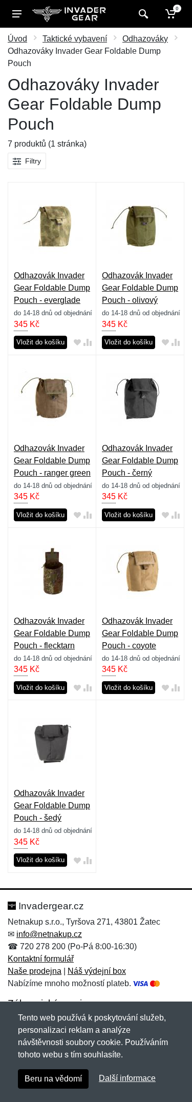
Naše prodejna (34, 971)
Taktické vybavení (74, 38)
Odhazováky (145, 38)
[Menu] (17, 14)
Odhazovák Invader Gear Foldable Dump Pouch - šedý (52, 805)
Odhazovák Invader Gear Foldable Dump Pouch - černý (140, 460)
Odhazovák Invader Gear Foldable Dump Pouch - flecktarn (52, 633)
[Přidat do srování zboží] (87, 342)
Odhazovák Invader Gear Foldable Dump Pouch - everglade (52, 287)
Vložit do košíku (40, 342)
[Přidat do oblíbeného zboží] (77, 342)
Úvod (17, 38)
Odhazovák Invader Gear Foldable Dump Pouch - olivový (140, 287)
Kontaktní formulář (41, 958)
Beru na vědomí (53, 1078)
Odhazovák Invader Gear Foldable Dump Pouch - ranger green (52, 460)
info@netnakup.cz (49, 934)
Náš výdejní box (97, 971)
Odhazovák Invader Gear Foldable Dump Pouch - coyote (140, 633)
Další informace (127, 1078)
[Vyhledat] (142, 14)
